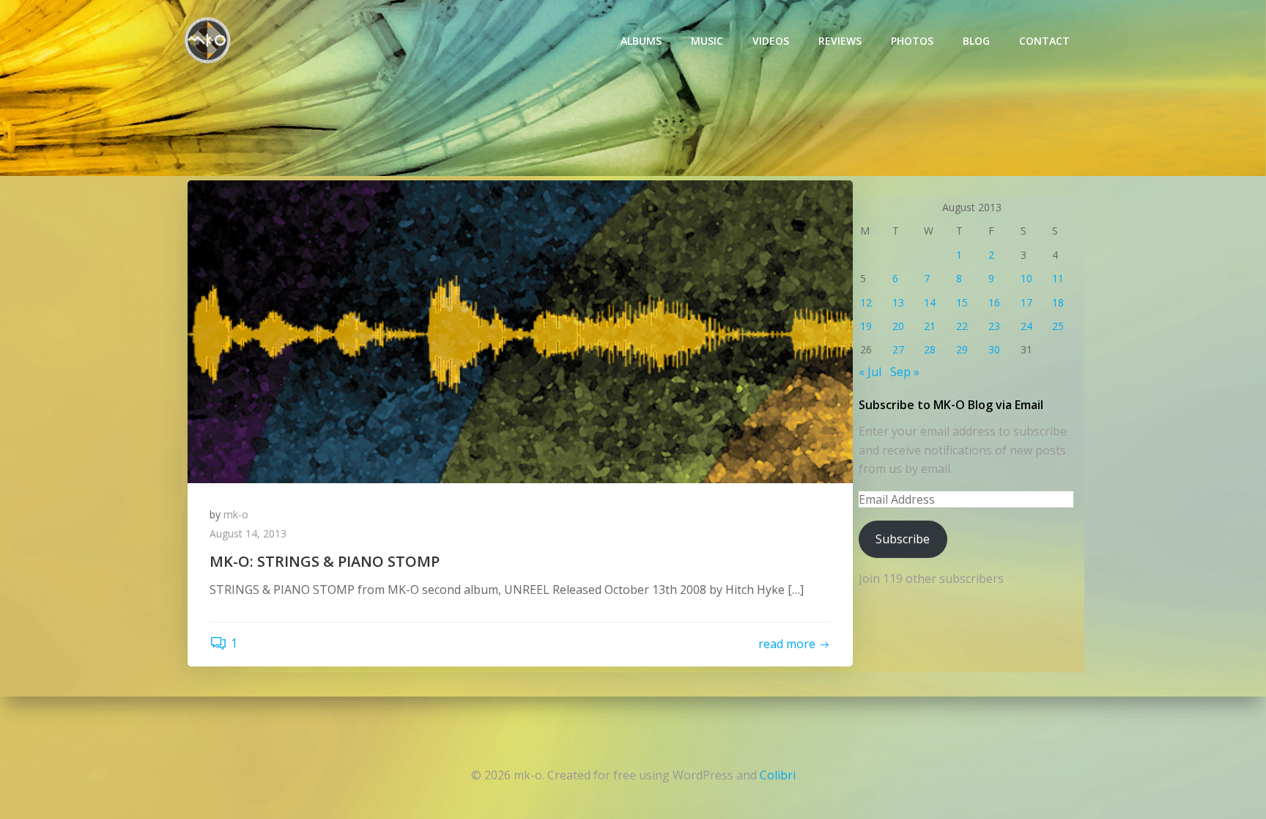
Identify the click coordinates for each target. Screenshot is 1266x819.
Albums (641, 41)
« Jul (870, 372)
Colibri (778, 775)
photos (912, 41)
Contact (1044, 41)
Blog (976, 41)
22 (962, 326)
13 (898, 302)
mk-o (235, 514)
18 (1058, 302)
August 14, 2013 (248, 533)
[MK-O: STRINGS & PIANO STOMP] (520, 331)
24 (1026, 326)
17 (1026, 302)
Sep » (904, 372)
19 (866, 326)
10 (1026, 278)
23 (994, 326)
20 (898, 326)
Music (707, 41)
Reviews (840, 41)
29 (962, 349)
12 (866, 302)
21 (930, 326)
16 (994, 302)
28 (930, 349)
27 (898, 349)
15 (962, 302)
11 (1058, 278)
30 (994, 349)
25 (1058, 326)
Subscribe (903, 539)
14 (930, 302)
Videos (770, 41)
